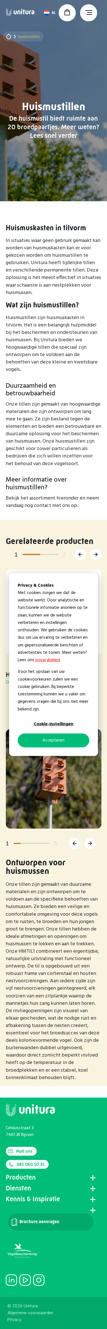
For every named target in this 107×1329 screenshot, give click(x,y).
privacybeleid (47, 660)
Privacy (14, 1319)
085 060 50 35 (31, 1164)
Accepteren (53, 740)
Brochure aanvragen (38, 1221)
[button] (80, 554)
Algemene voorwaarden (30, 1313)
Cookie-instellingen (53, 724)
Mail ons (24, 1151)
